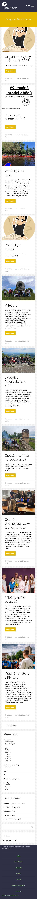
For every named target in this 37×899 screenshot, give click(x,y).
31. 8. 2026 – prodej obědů (15, 117)
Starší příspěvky (10, 725)
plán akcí (7, 767)
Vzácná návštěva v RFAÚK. (17, 675)
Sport (6, 789)
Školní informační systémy (12, 779)
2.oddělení (8, 752)
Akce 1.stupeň (9, 742)
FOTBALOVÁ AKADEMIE (18, 885)
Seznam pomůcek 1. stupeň (12, 819)
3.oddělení (8, 754)
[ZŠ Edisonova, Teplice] (9, 6)
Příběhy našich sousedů (16, 599)
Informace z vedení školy (11, 765)
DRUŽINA (18, 879)
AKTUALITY (19, 868)
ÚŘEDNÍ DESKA (18, 862)
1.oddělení (8, 750)
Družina (6, 748)
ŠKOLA (18, 856)
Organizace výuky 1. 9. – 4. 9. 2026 (18, 58)
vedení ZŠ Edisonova (23, 78)
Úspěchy (6, 783)
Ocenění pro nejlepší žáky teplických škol (17, 523)
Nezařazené (7, 775)
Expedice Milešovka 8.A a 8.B (15, 381)
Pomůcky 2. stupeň (13, 247)
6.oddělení (8, 761)
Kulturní (7, 785)
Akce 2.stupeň (10, 744)
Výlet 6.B (11, 305)
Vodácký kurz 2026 (14, 173)
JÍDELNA (18, 873)
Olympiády (8, 787)
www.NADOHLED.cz (6, 848)
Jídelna (6, 771)
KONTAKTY (19, 891)
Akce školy (7, 740)
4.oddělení (8, 756)
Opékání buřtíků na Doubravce (17, 457)
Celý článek (10, 71)
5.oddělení (8, 758)
